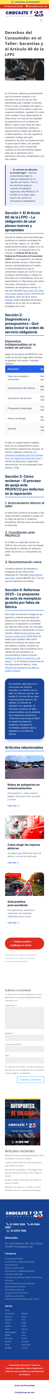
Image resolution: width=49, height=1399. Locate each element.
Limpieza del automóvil (16, 1293)
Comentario (11, 1005)
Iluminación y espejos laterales (19, 1261)
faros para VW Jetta (33, 290)
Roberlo (9, 300)
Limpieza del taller (14, 1258)
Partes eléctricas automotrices (19, 1283)
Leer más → (13, 805)
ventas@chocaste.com (37, 6)
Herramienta (11, 1265)
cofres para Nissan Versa (17, 293)
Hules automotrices (14, 1268)
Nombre (9, 1033)
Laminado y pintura (14, 1289)
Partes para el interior (15, 1286)
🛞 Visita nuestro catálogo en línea (20, 943)
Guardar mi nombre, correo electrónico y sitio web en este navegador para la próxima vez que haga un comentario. (24, 1070)
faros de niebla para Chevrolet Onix (22, 458)
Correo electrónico (14, 1044)
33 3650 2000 (17, 1224)
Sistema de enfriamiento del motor (22, 1299)
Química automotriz (15, 1296)
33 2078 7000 (18, 1230)
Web (7, 1055)
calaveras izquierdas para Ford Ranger (24, 455)
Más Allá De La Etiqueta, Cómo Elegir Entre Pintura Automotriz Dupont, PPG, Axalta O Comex (23, 1172)
